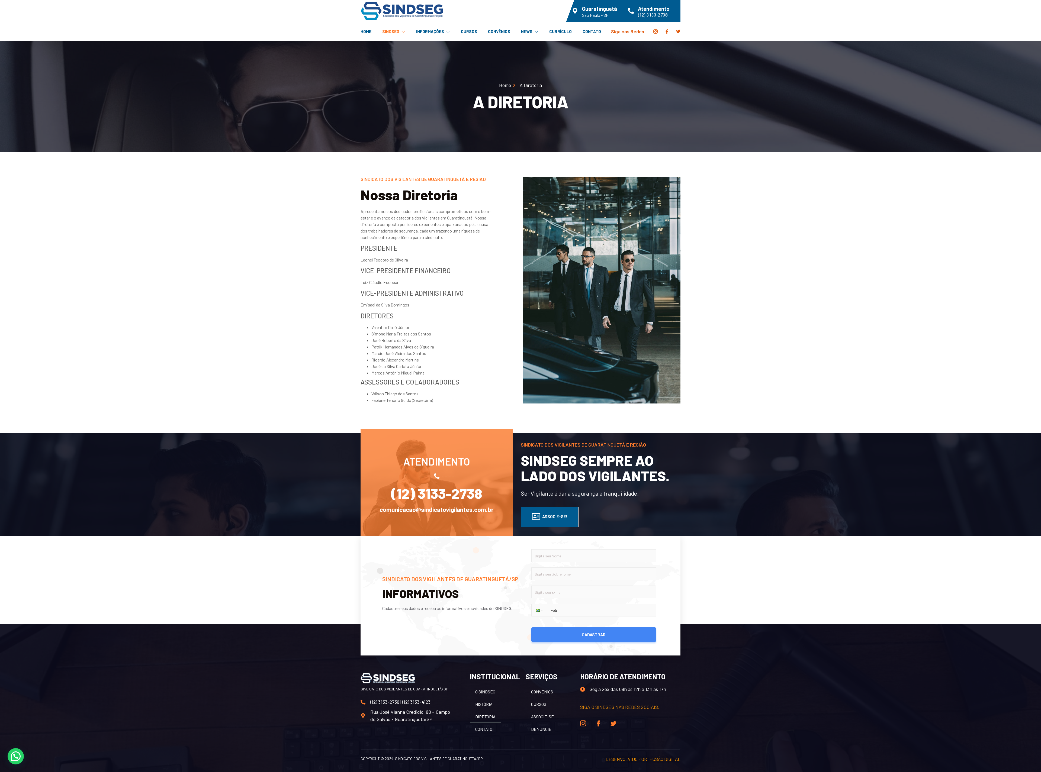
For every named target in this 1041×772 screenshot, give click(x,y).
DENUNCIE (541, 729)
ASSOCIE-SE (542, 716)
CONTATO (592, 31)
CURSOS (469, 31)
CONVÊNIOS (499, 31)
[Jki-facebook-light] (667, 31)
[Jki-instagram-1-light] (655, 31)
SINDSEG (390, 31)
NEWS (526, 31)
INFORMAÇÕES (430, 31)
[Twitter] (678, 31)
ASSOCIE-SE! (554, 516)
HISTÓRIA (484, 704)
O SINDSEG (485, 691)
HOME (366, 31)
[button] (539, 610)
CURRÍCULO (560, 31)
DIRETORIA (485, 716)
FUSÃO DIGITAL (665, 759)
